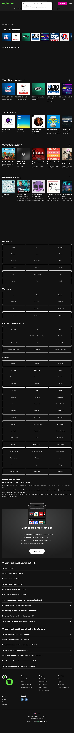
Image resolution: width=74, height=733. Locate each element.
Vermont (13, 465)
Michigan (13, 410)
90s (37, 281)
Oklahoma (60, 437)
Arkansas (13, 370)
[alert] (37, 6)
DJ (13, 308)
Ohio (37, 437)
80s (60, 260)
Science (60, 342)
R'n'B (60, 281)
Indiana (37, 390)
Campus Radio (60, 308)
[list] (37, 37)
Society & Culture (13, 349)
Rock (36, 247)
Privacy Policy (43, 681)
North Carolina (60, 431)
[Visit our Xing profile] (26, 700)
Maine (13, 404)
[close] (51, 3)
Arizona (60, 363)
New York (37, 431)
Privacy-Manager (44, 690)
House (37, 267)
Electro (13, 260)
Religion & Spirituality (37, 336)
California (37, 370)
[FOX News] (54, 37)
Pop (13, 247)
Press (22, 681)
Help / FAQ (61, 684)
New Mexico (13, 431)
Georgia (13, 383)
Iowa (60, 390)
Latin (13, 281)
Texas (37, 458)
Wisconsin (37, 471)
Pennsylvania (37, 444)
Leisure (37, 329)
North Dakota (14, 437)
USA (38, 713)
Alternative (37, 260)
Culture (37, 295)
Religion (37, 301)
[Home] (3, 24)
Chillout (13, 254)
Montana (37, 417)
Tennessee (13, 458)
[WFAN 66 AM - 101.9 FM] (6, 37)
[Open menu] (70, 3)
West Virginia (14, 471)
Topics (58, 9)
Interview (13, 315)
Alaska (37, 363)
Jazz (60, 267)
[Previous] (65, 29)
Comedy (36, 308)
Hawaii (37, 383)
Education (37, 349)
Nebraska (60, 417)
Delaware (37, 377)
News (13, 295)
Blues (60, 274)
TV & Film (14, 342)
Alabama (13, 363)
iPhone (4, 699)
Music (60, 315)
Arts (37, 342)
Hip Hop (60, 247)
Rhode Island (14, 451)
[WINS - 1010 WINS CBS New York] (35, 37)
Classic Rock (37, 274)
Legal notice (43, 684)
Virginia (37, 465)
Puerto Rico (60, 444)
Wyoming (60, 471)
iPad (3, 702)
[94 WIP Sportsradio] (26, 37)
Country (36, 254)
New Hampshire (37, 424)
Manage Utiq (43, 687)
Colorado (60, 370)
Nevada (13, 424)
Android (4, 704)
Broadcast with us (26, 687)
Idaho (60, 383)
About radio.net (25, 679)
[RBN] (64, 37)
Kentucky (37, 397)
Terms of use (43, 679)
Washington (60, 465)
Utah (60, 458)
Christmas (37, 315)
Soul (13, 274)
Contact (60, 679)
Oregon (13, 444)
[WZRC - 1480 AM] (16, 37)
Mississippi (60, 410)
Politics (13, 301)
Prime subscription (63, 687)
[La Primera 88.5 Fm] (45, 37)
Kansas (13, 397)
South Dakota (60, 451)
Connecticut (13, 377)
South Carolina (37, 451)
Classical (13, 267)
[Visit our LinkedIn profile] (22, 700)
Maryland (37, 404)
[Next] (70, 29)
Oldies (60, 254)
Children (60, 301)
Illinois (14, 390)
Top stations (18, 9)
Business (13, 329)
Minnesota (37, 410)
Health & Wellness (60, 349)
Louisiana (60, 397)
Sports (60, 295)
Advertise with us (26, 684)
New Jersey (60, 424)
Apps (59, 681)
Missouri (13, 417)
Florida (60, 377)
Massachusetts (60, 404)
